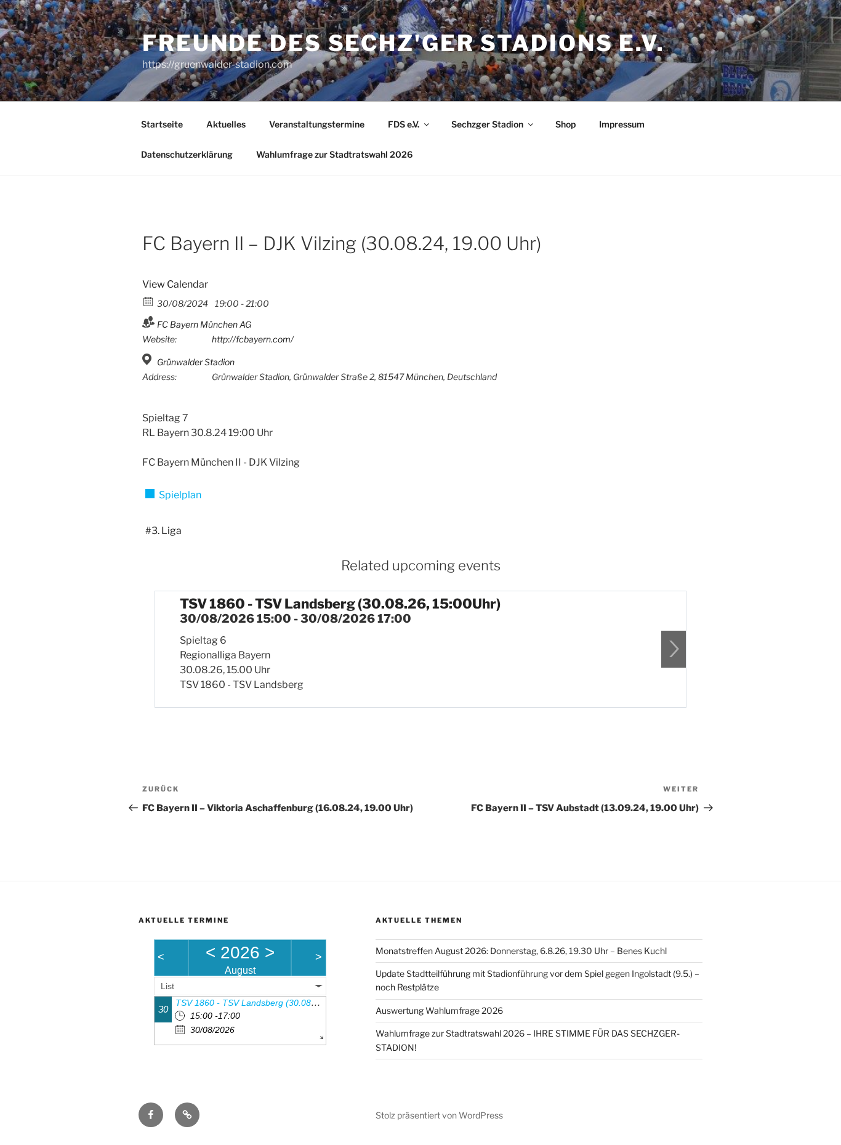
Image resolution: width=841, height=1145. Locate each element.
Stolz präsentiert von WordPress (439, 1115)
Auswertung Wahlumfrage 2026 (439, 1010)
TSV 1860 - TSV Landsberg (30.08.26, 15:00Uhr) (340, 604)
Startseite (162, 124)
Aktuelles (226, 124)
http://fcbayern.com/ (253, 339)
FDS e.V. (403, 124)
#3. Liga (163, 530)
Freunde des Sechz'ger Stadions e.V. (403, 43)
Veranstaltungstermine (316, 124)
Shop (565, 124)
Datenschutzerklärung (187, 154)
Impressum (622, 124)
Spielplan (180, 495)
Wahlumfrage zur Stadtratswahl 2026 (334, 154)
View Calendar (175, 284)
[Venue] (148, 359)
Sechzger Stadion (487, 124)
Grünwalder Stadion (196, 362)
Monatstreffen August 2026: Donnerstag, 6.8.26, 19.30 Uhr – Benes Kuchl (521, 950)
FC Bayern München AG (204, 324)
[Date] (148, 301)
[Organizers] (148, 322)
